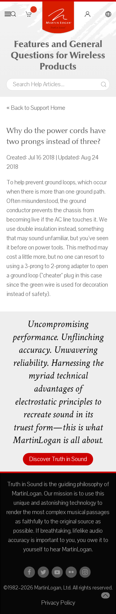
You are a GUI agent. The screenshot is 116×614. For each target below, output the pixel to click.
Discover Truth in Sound (58, 459)
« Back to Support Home (35, 108)
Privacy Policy (58, 603)
